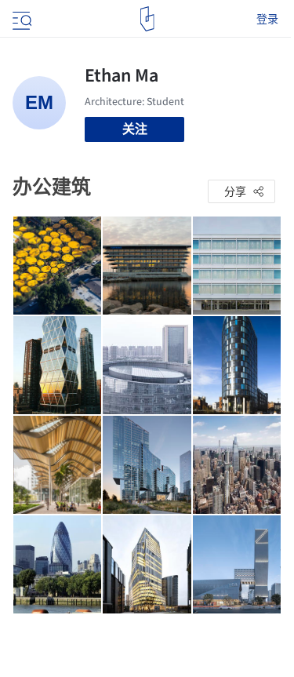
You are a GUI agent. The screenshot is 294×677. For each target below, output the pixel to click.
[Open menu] (20, 19)
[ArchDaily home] (147, 18)
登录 (267, 18)
